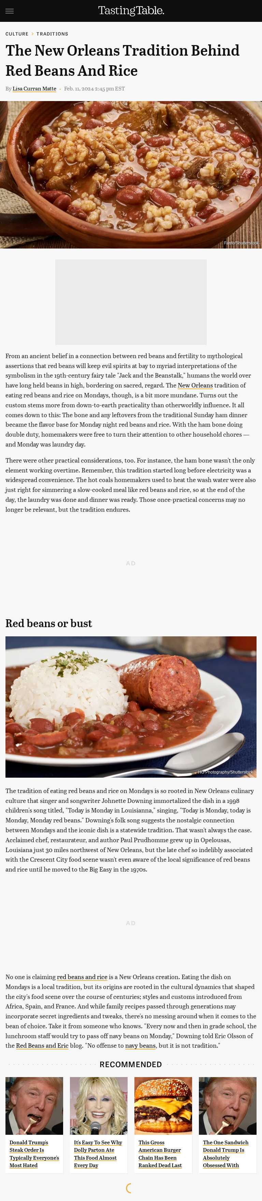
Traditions (52, 33)
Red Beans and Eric (42, 1045)
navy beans (140, 1045)
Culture (17, 33)
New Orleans (195, 385)
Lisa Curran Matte (34, 88)
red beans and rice (82, 976)
